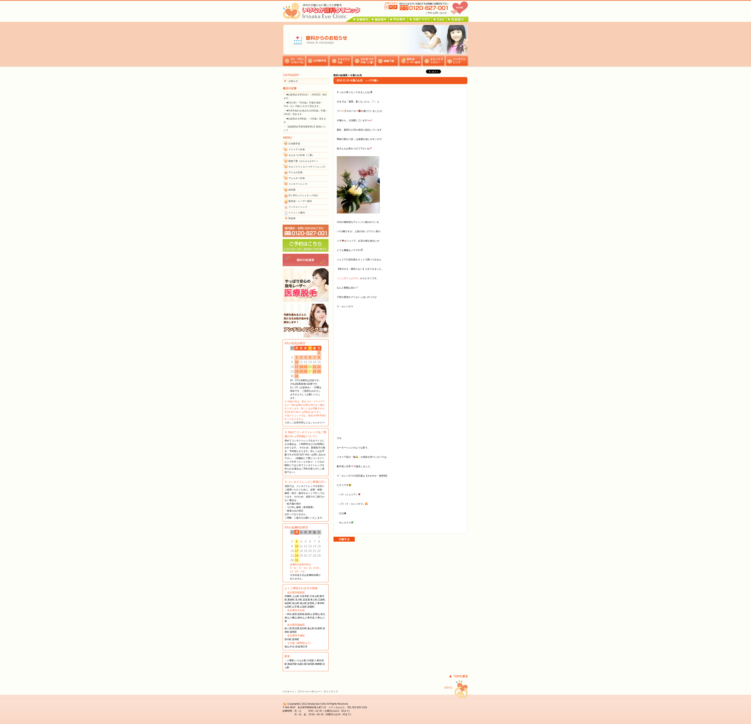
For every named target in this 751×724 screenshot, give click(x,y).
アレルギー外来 (296, 178)
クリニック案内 (296, 212)
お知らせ (293, 81)
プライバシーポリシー (309, 691)
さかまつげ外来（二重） (301, 155)
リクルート (288, 691)
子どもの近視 (295, 172)
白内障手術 (294, 143)
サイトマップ (331, 691)
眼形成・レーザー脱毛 (300, 201)
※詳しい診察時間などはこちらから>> (305, 422)
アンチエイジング (297, 207)
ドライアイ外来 (296, 149)
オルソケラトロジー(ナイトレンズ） (307, 166)
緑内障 (292, 189)
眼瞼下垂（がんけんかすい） (303, 161)
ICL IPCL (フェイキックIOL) (303, 195)
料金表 (292, 218)
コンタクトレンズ (297, 184)
